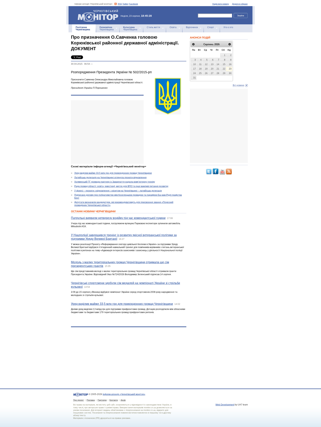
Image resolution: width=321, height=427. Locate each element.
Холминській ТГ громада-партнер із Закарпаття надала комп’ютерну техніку (114, 182)
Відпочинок (192, 27)
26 (206, 73)
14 (218, 64)
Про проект (78, 400)
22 (224, 68)
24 (194, 73)
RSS (120, 4)
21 (218, 68)
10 (194, 64)
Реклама (91, 400)
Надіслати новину (220, 4)
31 (194, 77)
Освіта (173, 27)
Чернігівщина (83, 28)
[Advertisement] (107, 132)
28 (218, 73)
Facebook (133, 4)
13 (212, 64)
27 (212, 73)
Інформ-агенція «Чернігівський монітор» (96, 11)
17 (194, 68)
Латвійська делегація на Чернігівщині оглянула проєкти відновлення (110, 177)
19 (206, 68)
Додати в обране (240, 4)
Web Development (224, 404)
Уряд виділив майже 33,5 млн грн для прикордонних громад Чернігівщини (113, 173)
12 (206, 64)
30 (230, 73)
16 (230, 64)
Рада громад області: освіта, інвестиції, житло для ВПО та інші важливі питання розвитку (121, 186)
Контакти (113, 400)
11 (200, 64)
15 (224, 64)
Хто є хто (228, 27)
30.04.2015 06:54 (80, 64)
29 (224, 73)
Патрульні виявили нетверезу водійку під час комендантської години (118, 218)
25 (200, 73)
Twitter (125, 4)
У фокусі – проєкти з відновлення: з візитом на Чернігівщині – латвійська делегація (118, 190)
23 (230, 68)
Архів (123, 400)
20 (212, 68)
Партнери (102, 400)
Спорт (210, 27)
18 (200, 68)
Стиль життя (153, 27)
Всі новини (238, 85)
